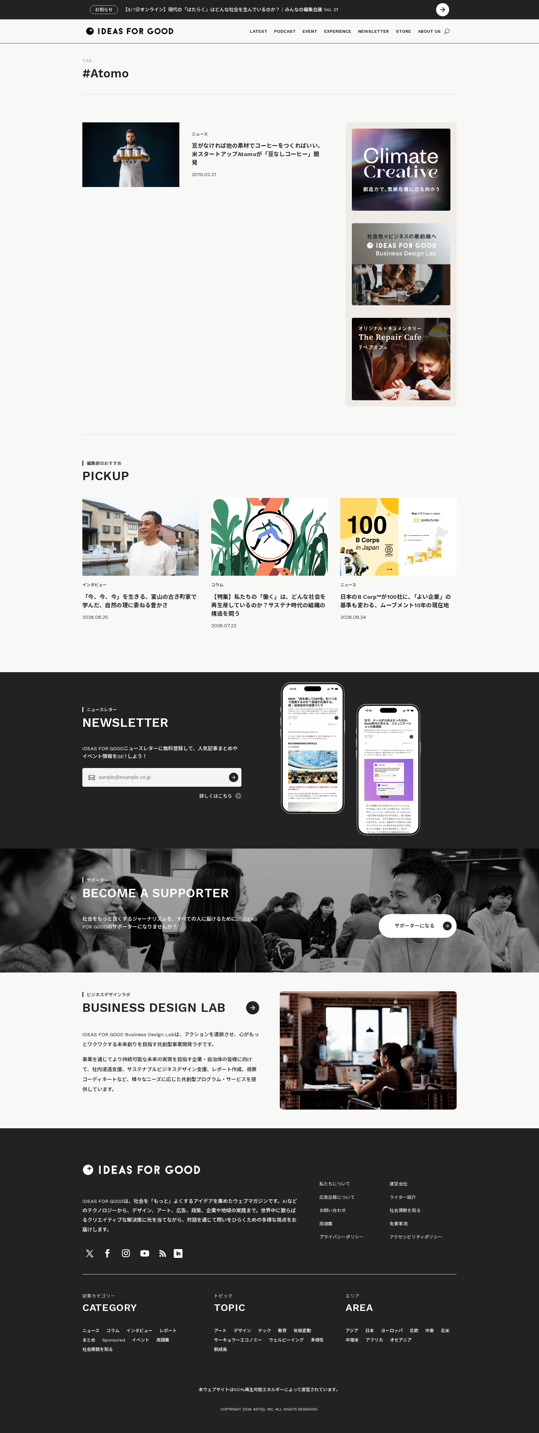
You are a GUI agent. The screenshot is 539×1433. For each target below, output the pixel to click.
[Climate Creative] (401, 209)
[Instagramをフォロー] (126, 1253)
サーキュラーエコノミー (238, 1340)
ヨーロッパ (392, 1330)
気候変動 (302, 1330)
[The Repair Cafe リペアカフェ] (401, 398)
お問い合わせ (332, 1210)
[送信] (233, 777)
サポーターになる (415, 926)
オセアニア (401, 1340)
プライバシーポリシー (341, 1236)
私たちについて (335, 1183)
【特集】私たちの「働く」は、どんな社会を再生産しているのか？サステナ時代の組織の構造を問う (268, 605)
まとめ (88, 1340)
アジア (352, 1330)
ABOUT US (429, 31)
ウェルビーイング (286, 1340)
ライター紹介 (403, 1197)
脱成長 (220, 1349)
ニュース (91, 1330)
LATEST (258, 31)
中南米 (352, 1340)
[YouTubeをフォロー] (144, 1253)
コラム (112, 1330)
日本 (369, 1330)
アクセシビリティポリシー (416, 1236)
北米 (445, 1330)
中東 (429, 1330)
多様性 (317, 1340)
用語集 (326, 1223)
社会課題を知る (405, 1210)
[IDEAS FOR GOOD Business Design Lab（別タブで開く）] (401, 304)
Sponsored (113, 1340)
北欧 (414, 1330)
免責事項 (398, 1223)
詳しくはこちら (215, 796)
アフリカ (374, 1340)
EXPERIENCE (337, 31)
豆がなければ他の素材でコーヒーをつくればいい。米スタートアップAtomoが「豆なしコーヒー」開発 (257, 154)
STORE (403, 31)
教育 (282, 1330)
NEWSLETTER (373, 31)
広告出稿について (337, 1197)
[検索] (446, 31)
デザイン (242, 1330)
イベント (140, 1340)
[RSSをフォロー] (162, 1253)
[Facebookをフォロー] (107, 1253)
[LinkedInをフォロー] (178, 1253)
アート (220, 1330)
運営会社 (398, 1183)
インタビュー (139, 1330)
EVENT (310, 31)
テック (264, 1330)
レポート (168, 1330)
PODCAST (285, 31)
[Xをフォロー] (89, 1253)
